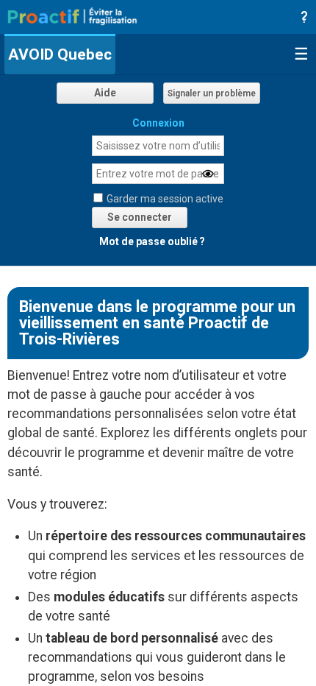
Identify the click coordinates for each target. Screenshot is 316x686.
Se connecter (139, 217)
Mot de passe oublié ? (152, 241)
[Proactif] (72, 15)
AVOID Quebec (60, 54)
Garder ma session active (165, 199)
